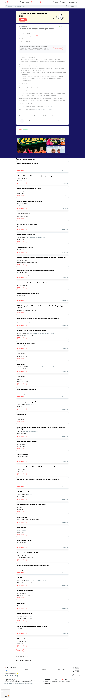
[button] (76, 668)
